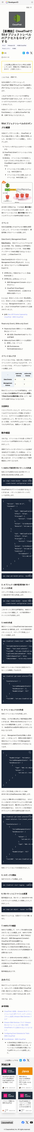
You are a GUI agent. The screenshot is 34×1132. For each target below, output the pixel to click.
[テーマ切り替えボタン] (32, 2)
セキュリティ (6, 48)
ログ (4, 45)
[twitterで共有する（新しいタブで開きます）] (31, 53)
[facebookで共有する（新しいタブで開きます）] (27, 53)
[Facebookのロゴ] (23, 1122)
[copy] (30, 480)
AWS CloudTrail (22, 45)
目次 (27, 7)
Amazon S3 (12, 45)
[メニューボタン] (3, 2)
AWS (14, 48)
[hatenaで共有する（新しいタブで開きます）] (24, 53)
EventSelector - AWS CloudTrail (15, 1039)
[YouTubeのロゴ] (31, 1122)
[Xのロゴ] (27, 1122)
